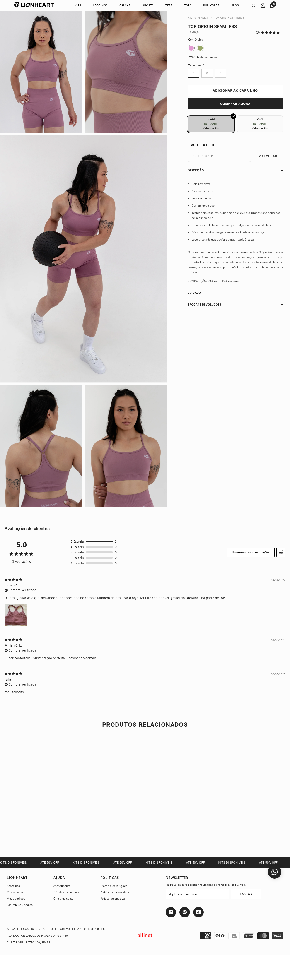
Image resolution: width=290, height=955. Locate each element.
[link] (39, 828)
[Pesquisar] (254, 5)
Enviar (246, 894)
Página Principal (198, 17)
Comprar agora (235, 103)
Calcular (268, 156)
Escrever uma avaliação (250, 552)
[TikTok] (198, 912)
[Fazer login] (263, 5)
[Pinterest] (184, 912)
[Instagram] (171, 912)
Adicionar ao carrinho (235, 90)
